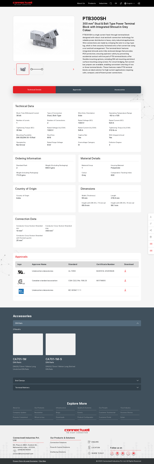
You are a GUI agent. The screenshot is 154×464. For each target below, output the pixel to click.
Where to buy (39, 417)
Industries (103, 3)
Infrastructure (61, 408)
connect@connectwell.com (23, 454)
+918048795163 (24, 450)
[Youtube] (133, 453)
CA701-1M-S (54, 359)
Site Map (42, 461)
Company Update (19, 412)
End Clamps (20, 380)
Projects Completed (20, 417)
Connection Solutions (58, 442)
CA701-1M (19, 359)
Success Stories (127, 412)
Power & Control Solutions (60, 447)
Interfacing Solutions (58, 452)
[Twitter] (128, 453)
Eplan (123, 417)
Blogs (58, 412)
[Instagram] (122, 453)
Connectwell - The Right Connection (22, 3)
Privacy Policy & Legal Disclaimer (25, 461)
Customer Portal (105, 417)
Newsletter (38, 412)
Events (80, 412)
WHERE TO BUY (98, 453)
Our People (103, 408)
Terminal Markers (22, 387)
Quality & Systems (84, 408)
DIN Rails (18, 323)
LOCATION (96, 447)
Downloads (60, 417)
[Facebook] (112, 453)
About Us (81, 3)
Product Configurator (85, 417)
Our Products (39, 408)
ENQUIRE (95, 442)
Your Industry (125, 408)
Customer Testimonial (107, 412)
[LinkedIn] (117, 453)
